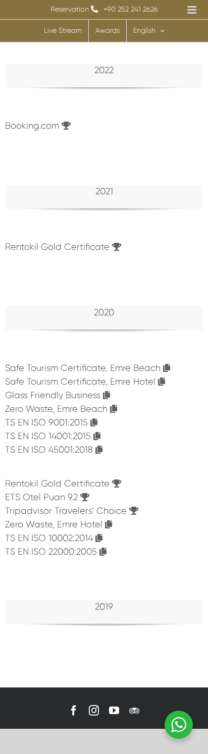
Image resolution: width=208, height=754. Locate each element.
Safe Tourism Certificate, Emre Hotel (81, 381)
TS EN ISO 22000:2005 (52, 552)
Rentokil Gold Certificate (58, 247)
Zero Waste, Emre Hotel (55, 524)
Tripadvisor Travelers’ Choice (67, 511)
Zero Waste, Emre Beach (57, 409)
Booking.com (33, 126)
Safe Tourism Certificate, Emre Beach (84, 368)
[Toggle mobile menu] (192, 10)
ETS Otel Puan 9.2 (42, 497)
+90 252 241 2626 (130, 9)
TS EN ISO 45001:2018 (50, 450)
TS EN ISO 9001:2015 (47, 422)
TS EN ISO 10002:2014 (50, 538)
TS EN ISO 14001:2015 (49, 436)
